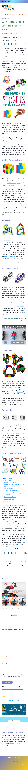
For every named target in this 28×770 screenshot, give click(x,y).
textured (12, 256)
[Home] (2, 14)
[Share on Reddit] (16, 44)
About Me (10, 757)
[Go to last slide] (3, 598)
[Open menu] (25, 7)
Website (4, 671)
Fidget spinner (9, 480)
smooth (4, 248)
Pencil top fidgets (10, 482)
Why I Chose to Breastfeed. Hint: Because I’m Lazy (7, 562)
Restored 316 (15, 767)
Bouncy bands (8, 488)
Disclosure (19, 759)
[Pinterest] (11, 761)
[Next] (25, 598)
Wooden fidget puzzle (11, 490)
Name (4, 657)
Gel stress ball (8, 501)
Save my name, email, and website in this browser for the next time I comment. (13, 676)
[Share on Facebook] (6, 44)
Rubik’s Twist (14, 383)
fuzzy (5, 256)
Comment (6, 636)
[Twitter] (6, 1)
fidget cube (5, 427)
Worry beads (8, 478)
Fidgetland (20, 306)
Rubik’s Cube (13, 191)
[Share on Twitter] (10, 44)
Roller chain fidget (10, 497)
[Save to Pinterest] (3, 44)
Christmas (20, 392)
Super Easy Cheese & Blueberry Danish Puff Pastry (21, 563)
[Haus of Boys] (8, 7)
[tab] (11, 615)
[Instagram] (9, 1)
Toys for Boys (5, 18)
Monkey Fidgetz (9, 499)
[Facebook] (3, 1)
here (15, 40)
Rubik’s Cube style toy (14, 183)
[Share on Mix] (13, 44)
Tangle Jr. (7, 240)
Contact (17, 757)
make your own (12, 544)
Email (4, 664)
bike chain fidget (9, 287)
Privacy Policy (9, 759)
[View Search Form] (25, 1)
